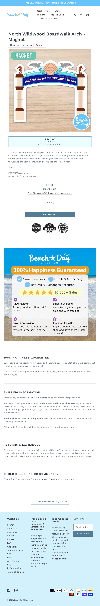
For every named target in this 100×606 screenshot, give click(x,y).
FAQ (9, 543)
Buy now (50, 139)
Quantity (50, 202)
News (10, 557)
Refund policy (14, 568)
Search (10, 525)
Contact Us (12, 539)
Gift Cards (12, 547)
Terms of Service (15, 572)
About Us (12, 528)
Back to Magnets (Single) (52, 502)
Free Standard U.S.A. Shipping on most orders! (50, 193)
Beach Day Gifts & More (23, 600)
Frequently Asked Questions (45, 479)
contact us (63, 371)
